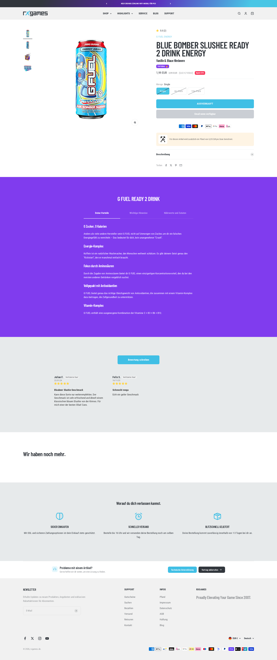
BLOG (156, 13)
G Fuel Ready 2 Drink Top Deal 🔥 (138, 3)
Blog (162, 625)
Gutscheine (129, 596)
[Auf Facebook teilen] (166, 165)
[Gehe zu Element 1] (27, 34)
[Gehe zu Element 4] (27, 69)
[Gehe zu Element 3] (27, 57)
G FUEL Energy (164, 36)
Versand (128, 613)
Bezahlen (128, 608)
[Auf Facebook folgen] (25, 638)
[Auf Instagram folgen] (40, 638)
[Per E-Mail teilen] (180, 165)
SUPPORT (169, 13)
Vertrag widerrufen (210, 569)
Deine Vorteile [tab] (102, 212)
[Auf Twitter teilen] (171, 165)
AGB (162, 613)
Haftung (163, 619)
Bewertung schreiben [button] (138, 359)
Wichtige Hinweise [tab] (138, 212)
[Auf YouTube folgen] (47, 638)
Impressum (165, 602)
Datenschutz (166, 608)
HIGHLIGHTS (123, 13)
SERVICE (143, 13)
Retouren (128, 619)
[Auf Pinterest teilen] (175, 165)
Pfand (162, 596)
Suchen (128, 602)
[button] (158, 30)
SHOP (106, 13)
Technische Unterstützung (182, 569)
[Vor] (170, 3)
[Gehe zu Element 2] (27, 45)
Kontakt (128, 625)
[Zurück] (106, 3)
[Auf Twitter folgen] (32, 638)
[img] (80, 383)
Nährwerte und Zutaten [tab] (175, 212)
